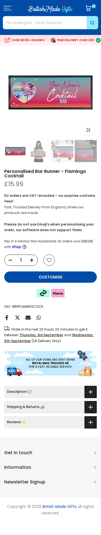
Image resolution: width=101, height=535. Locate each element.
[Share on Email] (28, 317)
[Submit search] (92, 22)
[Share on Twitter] (17, 317)
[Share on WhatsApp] (38, 317)
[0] (88, 8)
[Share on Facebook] (6, 317)
